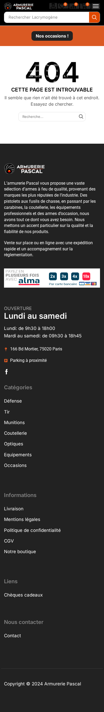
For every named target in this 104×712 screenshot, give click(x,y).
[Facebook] (6, 371)
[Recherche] (94, 17)
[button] (53, 6)
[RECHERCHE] (81, 116)
